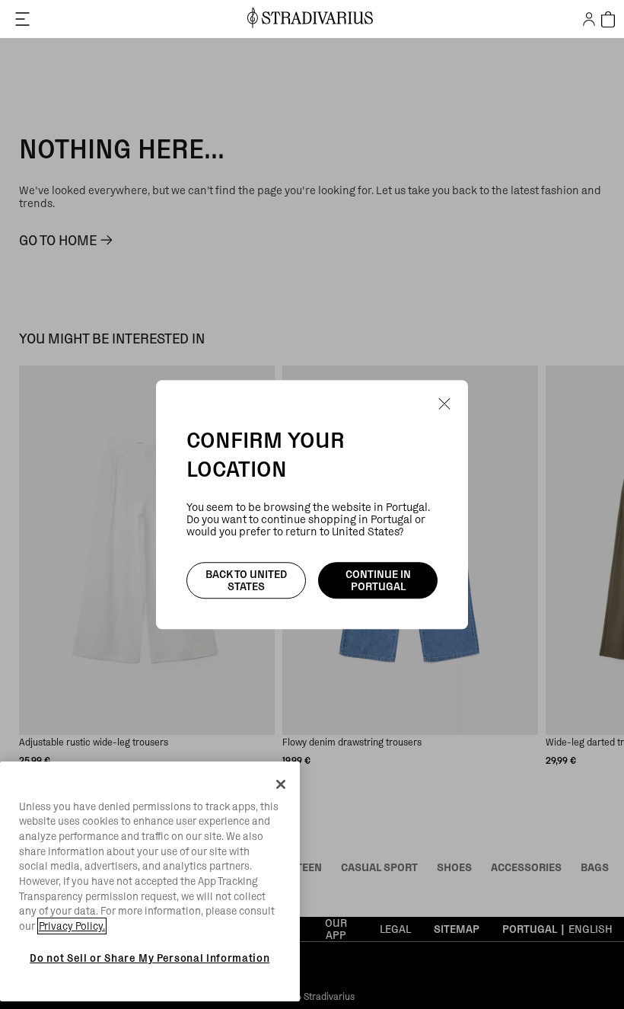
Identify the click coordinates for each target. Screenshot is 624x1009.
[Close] (281, 784)
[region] (150, 882)
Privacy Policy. (72, 926)
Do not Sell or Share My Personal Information (149, 958)
